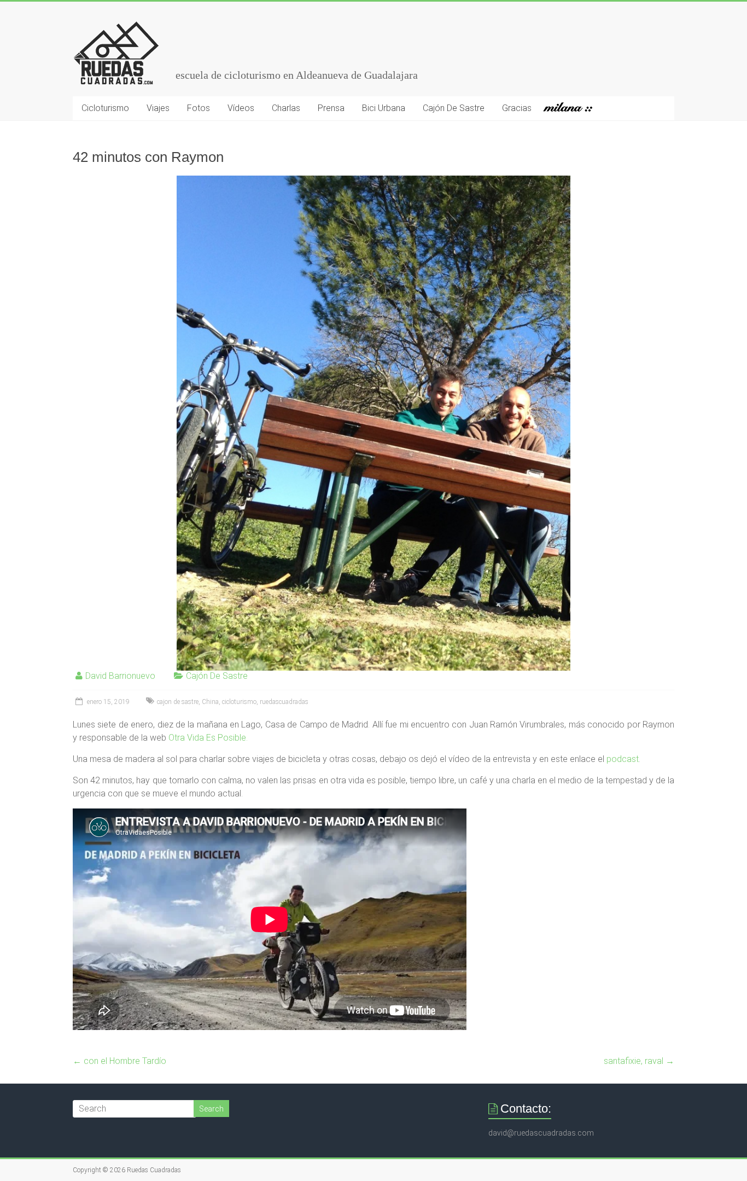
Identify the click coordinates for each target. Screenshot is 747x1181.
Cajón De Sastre (454, 108)
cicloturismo (239, 702)
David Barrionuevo (120, 676)
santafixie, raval (639, 1061)
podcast (621, 759)
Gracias (517, 108)
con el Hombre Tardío (119, 1061)
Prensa (331, 108)
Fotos (198, 108)
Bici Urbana (383, 108)
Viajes (158, 108)
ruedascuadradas (284, 702)
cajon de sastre (178, 702)
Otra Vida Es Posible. (207, 737)
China (210, 702)
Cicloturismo (105, 108)
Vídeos (240, 108)
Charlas (286, 108)
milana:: (572, 108)
